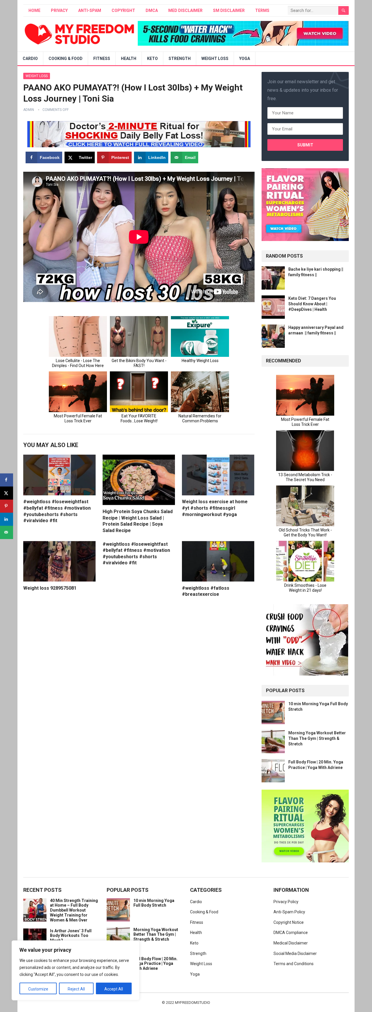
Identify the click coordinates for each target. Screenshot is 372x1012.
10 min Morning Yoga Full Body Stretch (153, 903)
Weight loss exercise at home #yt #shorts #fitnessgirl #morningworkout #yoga (215, 508)
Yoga (244, 58)
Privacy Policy (285, 901)
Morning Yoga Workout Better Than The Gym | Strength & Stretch (317, 738)
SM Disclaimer (229, 10)
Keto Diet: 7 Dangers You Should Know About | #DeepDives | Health (312, 304)
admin (28, 110)
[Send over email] (6, 532)
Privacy (59, 10)
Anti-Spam (89, 10)
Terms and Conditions (293, 963)
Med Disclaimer (185, 10)
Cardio (30, 58)
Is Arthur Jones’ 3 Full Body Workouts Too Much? (71, 935)
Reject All (76, 989)
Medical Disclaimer (290, 943)
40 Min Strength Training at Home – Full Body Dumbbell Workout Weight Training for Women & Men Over (74, 910)
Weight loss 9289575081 (49, 588)
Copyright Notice (288, 922)
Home (34, 10)
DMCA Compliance (290, 932)
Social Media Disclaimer (295, 953)
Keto (152, 58)
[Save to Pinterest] (6, 506)
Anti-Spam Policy (289, 912)
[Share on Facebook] (6, 479)
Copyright (123, 10)
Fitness (101, 58)
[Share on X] (6, 492)
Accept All (113, 989)
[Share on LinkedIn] (6, 519)
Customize (38, 989)
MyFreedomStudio (192, 1002)
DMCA (152, 10)
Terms (262, 10)
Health (128, 58)
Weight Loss (214, 58)
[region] (76, 970)
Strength (180, 58)
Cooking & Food (66, 58)
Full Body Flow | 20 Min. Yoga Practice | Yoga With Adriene (155, 963)
